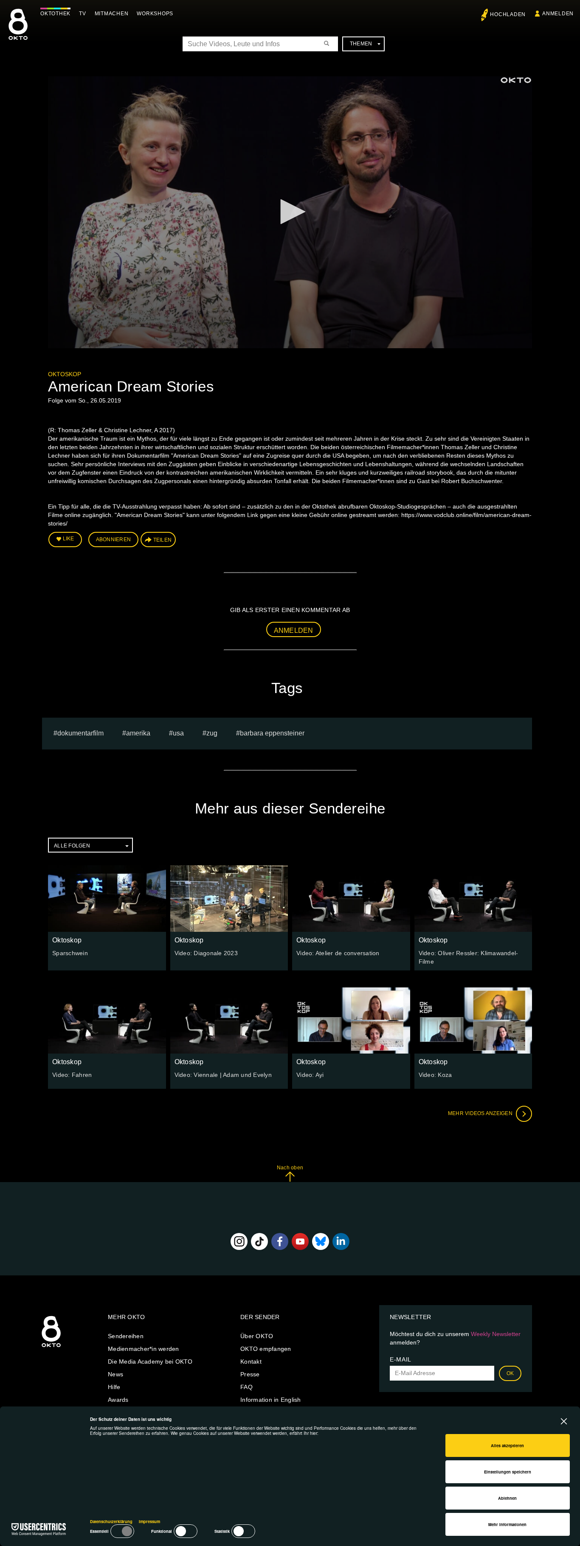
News (115, 1374)
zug (211, 733)
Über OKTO (256, 1336)
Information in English (270, 1399)
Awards (118, 1399)
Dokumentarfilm (80, 733)
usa (178, 733)
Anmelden (293, 630)
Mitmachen (112, 14)
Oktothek (55, 14)
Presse (250, 1374)
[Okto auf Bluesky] (320, 1241)
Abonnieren (113, 539)
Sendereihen (126, 1336)
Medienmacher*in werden (143, 1348)
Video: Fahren (72, 1074)
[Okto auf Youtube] (300, 1241)
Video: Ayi (310, 1074)
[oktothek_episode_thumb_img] (107, 898)
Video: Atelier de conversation (338, 953)
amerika (138, 733)
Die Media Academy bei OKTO (150, 1361)
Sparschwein (70, 953)
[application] (290, 212)
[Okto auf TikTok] (259, 1241)
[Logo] (516, 80)
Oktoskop (64, 374)
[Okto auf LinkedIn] (340, 1241)
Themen (361, 44)
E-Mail (400, 1359)
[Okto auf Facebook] (279, 1241)
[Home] (51, 1347)
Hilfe (114, 1387)
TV (82, 14)
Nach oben (290, 1168)
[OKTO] (18, 32)
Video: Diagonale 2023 (206, 953)
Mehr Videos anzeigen (481, 1113)
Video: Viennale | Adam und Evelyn (223, 1074)
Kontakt (251, 1361)
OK (510, 1373)
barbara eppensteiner (272, 733)
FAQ (246, 1387)
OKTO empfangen (265, 1348)
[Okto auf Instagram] (239, 1241)
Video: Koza (435, 1074)
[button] (290, 211)
